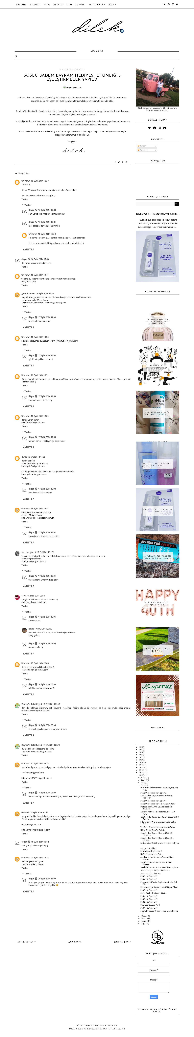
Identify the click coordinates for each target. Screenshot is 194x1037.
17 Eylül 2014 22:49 (51, 745)
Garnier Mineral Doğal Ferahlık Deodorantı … (158, 413)
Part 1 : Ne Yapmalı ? (148, 908)
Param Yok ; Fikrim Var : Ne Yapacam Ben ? (157, 804)
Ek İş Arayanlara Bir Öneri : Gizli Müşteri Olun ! (159, 887)
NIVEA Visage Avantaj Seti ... (151, 854)
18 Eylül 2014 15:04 (40, 841)
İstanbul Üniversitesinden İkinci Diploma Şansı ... (159, 867)
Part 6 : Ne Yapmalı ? (148, 879)
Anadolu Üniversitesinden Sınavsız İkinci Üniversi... (156, 858)
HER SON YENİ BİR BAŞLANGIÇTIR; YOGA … (158, 367)
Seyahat (58, 4)
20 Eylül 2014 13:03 (47, 878)
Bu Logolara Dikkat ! (148, 848)
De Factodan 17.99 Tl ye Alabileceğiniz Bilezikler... (156, 808)
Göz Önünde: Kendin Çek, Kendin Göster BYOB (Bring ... (159, 818)
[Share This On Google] (127, 162)
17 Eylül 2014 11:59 (47, 396)
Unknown (25, 180)
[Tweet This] (119, 162)
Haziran (144, 921)
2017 (141, 767)
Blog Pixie (83, 1029)
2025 (141, 749)
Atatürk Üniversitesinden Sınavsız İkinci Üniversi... (156, 863)
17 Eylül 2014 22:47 (51, 704)
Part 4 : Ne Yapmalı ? (148, 896)
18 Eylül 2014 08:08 (47, 643)
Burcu (24, 456)
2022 (141, 755)
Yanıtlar (27, 205)
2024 (141, 752)
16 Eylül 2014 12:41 (47, 222)
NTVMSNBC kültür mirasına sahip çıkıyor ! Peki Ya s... (159, 789)
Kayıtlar (142, 146)
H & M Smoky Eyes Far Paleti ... (152, 830)
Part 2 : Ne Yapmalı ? (148, 902)
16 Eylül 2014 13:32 (40, 337)
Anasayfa (21, 4)
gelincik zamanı (28, 293)
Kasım (143, 780)
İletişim (80, 4)
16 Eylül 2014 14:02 (40, 416)
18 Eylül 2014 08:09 (47, 725)
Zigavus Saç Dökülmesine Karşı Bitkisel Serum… (158, 696)
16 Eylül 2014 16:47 (40, 508)
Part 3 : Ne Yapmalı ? (148, 899)
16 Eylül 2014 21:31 (45, 552)
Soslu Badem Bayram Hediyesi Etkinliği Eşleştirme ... (156, 834)
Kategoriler (96, 4)
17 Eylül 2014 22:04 (40, 663)
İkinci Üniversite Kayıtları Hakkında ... (155, 870)
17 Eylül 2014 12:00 (47, 317)
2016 (141, 770)
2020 (141, 760)
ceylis (23, 595)
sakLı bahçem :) (28, 552)
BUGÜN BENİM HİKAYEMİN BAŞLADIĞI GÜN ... (158, 603)
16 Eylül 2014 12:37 (40, 180)
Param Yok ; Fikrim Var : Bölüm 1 (153, 801)
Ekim (143, 782)
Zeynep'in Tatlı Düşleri (31, 704)
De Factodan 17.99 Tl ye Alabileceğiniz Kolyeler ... (159, 844)
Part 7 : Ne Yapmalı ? (148, 876)
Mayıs (143, 923)
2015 (141, 772)
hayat (31, 628)
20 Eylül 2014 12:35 (40, 857)
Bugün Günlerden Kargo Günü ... (153, 893)
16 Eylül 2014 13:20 (45, 293)
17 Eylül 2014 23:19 (40, 763)
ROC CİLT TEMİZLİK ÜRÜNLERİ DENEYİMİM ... (158, 464)
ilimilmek (25, 812)
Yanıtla (24, 199)
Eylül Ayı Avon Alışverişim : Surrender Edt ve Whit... (158, 823)
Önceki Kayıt (122, 942)
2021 (141, 757)
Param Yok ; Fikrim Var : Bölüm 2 (153, 793)
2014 (141, 775)
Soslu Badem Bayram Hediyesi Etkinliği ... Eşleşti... (157, 839)
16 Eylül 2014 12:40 (47, 210)
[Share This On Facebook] (115, 162)
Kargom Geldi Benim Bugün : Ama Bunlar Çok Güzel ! (158, 883)
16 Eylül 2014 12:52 (47, 234)
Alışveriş (35, 4)
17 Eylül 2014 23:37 (43, 628)
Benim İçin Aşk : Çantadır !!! (151, 851)
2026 (141, 747)
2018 (141, 765)
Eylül (143, 785)
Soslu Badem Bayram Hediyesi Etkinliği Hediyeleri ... (156, 797)
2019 (141, 762)
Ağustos (144, 916)
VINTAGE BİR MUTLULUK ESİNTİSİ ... (158, 650)
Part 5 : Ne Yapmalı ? (148, 890)
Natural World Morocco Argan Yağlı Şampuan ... (158, 557)
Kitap (69, 4)
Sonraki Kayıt (26, 942)
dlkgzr (31, 210)
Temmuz (144, 918)
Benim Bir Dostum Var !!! (150, 905)
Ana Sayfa (75, 942)
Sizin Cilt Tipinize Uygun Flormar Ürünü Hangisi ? (159, 912)
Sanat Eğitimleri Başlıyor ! (150, 873)
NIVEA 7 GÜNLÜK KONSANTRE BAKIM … (157, 214)
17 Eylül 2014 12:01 (47, 532)
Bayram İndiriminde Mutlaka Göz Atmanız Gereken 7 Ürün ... (158, 321)
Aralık (143, 777)
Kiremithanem (110, 1025)
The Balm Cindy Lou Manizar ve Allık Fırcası (157, 827)
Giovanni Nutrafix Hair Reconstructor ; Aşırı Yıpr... (157, 813)
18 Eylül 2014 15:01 (39, 812)
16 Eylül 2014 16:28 (36, 456)
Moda (47, 4)
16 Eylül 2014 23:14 (36, 595)
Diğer (111, 4)
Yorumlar (143, 150)
